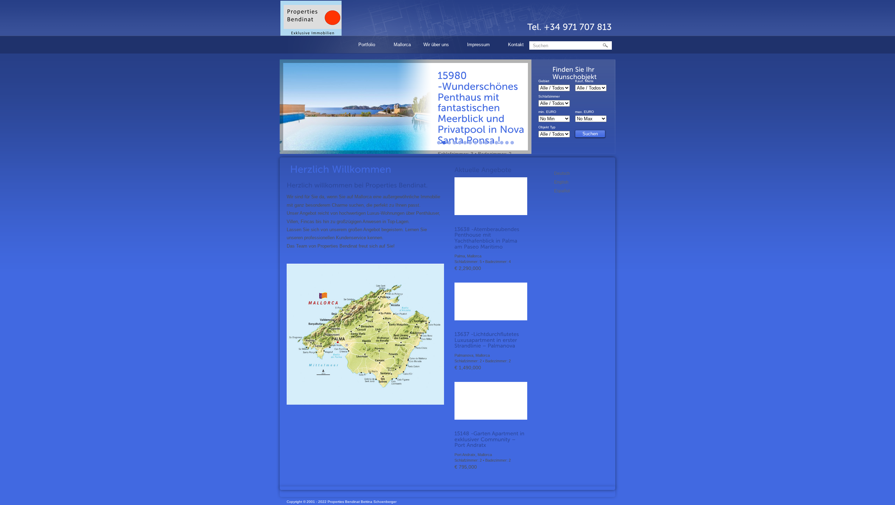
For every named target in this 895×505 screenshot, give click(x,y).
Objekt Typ (547, 127)
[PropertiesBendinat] (311, 18)
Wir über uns (434, 45)
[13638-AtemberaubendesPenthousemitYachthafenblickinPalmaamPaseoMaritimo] (490, 238)
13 (501, 142)
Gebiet (543, 81)
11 (491, 142)
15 (512, 142)
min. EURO (547, 112)
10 (486, 142)
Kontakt (516, 44)
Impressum (476, 45)
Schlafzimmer (549, 96)
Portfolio (364, 45)
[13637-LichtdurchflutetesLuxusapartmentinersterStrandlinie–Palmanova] (490, 340)
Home (340, 44)
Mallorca (402, 44)
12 (496, 142)
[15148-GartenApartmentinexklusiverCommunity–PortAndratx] (490, 439)
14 (507, 142)
